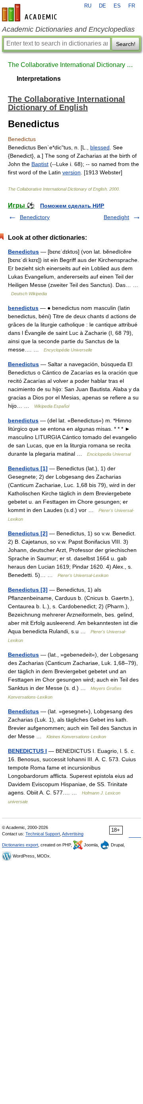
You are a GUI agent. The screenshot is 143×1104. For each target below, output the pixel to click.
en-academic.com (30, 12)
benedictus (23, 308)
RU (87, 6)
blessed (100, 147)
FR (131, 6)
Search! (125, 44)
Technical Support (42, 833)
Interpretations (39, 78)
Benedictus (23, 251)
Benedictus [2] (28, 533)
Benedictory (35, 217)
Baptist (39, 164)
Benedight (116, 217)
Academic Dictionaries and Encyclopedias (68, 29)
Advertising (72, 833)
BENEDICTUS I (27, 751)
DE (102, 6)
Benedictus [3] (28, 589)
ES (117, 6)
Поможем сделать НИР (72, 205)
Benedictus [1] (28, 468)
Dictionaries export (20, 844)
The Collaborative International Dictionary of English (71, 64)
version (71, 172)
